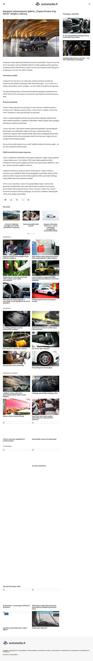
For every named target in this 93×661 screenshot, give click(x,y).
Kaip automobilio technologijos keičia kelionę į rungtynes (16, 257)
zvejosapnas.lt (75, 650)
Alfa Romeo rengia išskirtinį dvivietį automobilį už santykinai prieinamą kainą (44, 607)
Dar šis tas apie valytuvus (40, 349)
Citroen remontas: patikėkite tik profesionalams (14, 440)
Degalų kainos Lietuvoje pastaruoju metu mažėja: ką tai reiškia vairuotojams (15, 278)
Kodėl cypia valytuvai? (39, 628)
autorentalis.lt (14, 654)
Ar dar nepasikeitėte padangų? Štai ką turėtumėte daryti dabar (76, 36)
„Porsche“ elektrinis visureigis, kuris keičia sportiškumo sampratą (11, 225)
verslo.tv (48, 650)
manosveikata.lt (22, 650)
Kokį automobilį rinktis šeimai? (31, 225)
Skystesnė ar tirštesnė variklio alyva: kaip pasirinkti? (44, 328)
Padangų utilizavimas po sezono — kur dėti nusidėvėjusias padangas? (76, 59)
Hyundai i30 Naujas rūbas (12, 586)
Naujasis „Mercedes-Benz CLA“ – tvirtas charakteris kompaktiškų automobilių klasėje (51, 227)
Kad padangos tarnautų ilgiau (42, 368)
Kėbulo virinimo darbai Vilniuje (13, 416)
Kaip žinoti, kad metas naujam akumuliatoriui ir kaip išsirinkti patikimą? (42, 417)
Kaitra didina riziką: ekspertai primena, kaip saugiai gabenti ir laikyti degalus (45, 257)
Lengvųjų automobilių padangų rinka (44, 393)
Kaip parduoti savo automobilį (13, 365)
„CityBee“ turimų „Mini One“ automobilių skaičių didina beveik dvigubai (14, 394)
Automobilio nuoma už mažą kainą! (44, 439)
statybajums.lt (13, 650)
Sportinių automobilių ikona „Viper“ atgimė (15, 629)
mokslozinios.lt (66, 650)
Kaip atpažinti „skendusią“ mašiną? (15, 349)
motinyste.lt (6, 652)
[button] (28, 233)
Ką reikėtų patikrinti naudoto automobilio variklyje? (13, 328)
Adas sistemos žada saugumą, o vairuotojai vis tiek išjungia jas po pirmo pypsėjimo (16, 301)
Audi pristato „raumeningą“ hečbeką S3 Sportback (16, 606)
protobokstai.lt (84, 650)
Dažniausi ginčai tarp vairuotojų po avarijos (44, 300)
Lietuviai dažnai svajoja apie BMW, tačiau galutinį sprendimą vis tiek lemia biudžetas (45, 278)
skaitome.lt (42, 650)
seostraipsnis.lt (56, 650)
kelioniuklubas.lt (33, 650)
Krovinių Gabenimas (39, 466)
